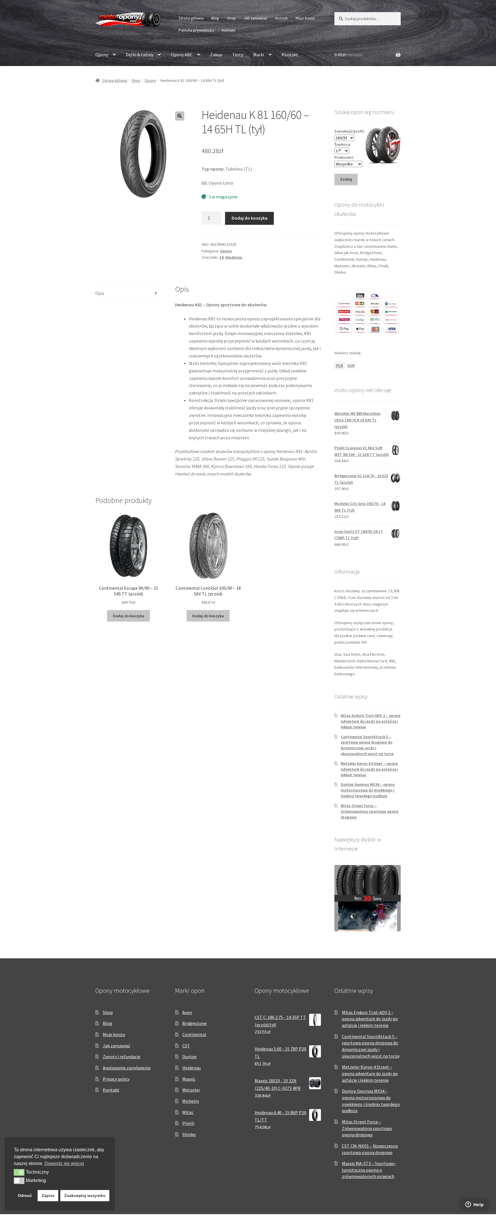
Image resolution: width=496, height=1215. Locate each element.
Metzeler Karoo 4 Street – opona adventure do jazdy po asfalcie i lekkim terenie (369, 769)
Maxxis (188, 1079)
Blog (215, 18)
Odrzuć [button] (25, 1195)
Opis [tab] (99, 293)
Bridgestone (194, 1023)
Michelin (190, 1101)
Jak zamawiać (255, 18)
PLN (339, 365)
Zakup (216, 54)
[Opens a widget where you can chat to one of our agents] (474, 1205)
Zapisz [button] (48, 1195)
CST (186, 1045)
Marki (258, 54)
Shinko (189, 1134)
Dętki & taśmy (139, 54)
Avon (187, 1012)
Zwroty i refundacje (121, 1056)
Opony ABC (182, 54)
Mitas (187, 1112)
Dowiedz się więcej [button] (64, 1163)
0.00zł (348, 54)
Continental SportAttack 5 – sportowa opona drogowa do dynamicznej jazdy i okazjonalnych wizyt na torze (367, 745)
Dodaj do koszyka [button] (128, 615)
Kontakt (228, 30)
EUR (351, 365)
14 (221, 257)
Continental (194, 1034)
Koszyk (281, 18)
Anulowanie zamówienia (126, 1068)
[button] (179, 116)
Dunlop (189, 1056)
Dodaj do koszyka (250, 218)
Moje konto (305, 18)
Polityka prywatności (196, 30)
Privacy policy (116, 1079)
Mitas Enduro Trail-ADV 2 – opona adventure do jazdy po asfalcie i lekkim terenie (370, 721)
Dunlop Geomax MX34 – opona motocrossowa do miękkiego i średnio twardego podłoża (368, 790)
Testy (237, 54)
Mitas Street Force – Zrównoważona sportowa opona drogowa (369, 811)
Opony (101, 54)
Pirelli (188, 1123)
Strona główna (191, 18)
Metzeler (191, 1090)
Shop (231, 18)
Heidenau (233, 257)
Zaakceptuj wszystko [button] (85, 1195)
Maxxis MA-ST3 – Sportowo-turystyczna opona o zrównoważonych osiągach (369, 1169)
